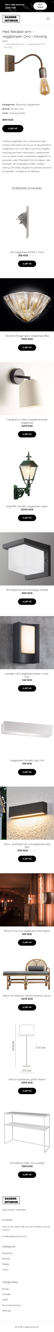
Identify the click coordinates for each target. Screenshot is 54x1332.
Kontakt (6, 1294)
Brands (6, 1258)
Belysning (21, 104)
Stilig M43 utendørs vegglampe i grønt (27, 506)
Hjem (5, 41)
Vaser (5, 1269)
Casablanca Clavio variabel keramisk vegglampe (27, 421)
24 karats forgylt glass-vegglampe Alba (27, 335)
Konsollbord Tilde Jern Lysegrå (27, 1163)
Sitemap (6, 1310)
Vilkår (5, 1299)
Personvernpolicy (11, 1305)
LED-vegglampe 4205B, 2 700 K (27, 252)
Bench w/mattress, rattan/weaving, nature (27, 995)
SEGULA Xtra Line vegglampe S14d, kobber (27, 930)
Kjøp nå (12, 128)
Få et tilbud (40, 5)
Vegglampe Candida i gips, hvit (27, 760)
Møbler (6, 1264)
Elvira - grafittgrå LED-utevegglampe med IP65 (27, 846)
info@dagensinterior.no (14, 1236)
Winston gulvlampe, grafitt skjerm (27, 1079)
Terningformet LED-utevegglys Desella (27, 589)
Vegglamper (33, 104)
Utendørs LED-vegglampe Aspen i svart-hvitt (27, 675)
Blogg (5, 1288)
